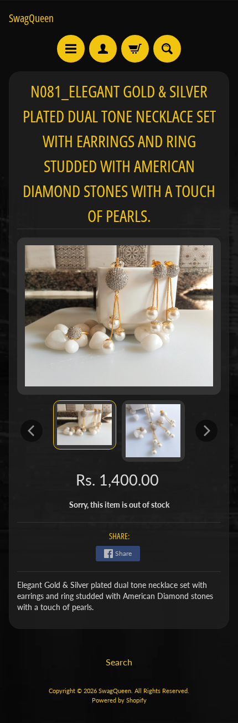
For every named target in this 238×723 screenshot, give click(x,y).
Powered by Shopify (119, 700)
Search (119, 662)
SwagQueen (31, 18)
